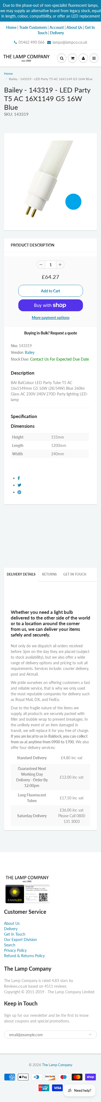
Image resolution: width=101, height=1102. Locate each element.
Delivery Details (21, 574)
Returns (49, 574)
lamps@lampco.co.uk (70, 42)
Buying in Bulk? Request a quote (50, 333)
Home (8, 73)
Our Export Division (20, 939)
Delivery (11, 928)
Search (9, 945)
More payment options (50, 317)
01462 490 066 (31, 42)
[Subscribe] (90, 1034)
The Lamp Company (57, 1065)
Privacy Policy (15, 950)
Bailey (29, 352)
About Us (12, 923)
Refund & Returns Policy (24, 955)
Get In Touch (74, 574)
